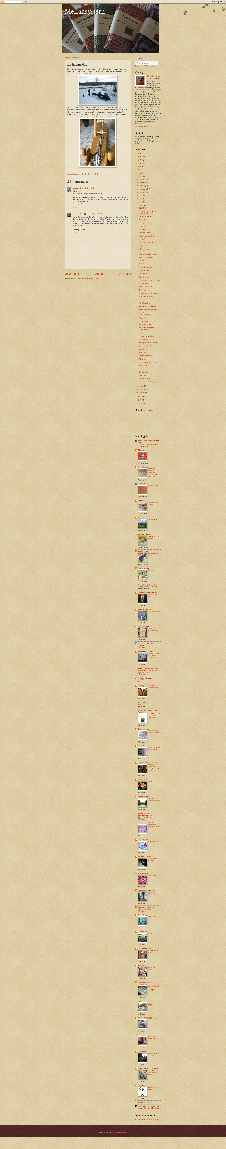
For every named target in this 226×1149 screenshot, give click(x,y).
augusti (142, 192)
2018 (140, 157)
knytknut (141, 1085)
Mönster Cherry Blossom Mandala (154, 732)
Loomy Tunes (143, 467)
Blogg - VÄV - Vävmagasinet (148, 668)
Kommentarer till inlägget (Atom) (88, 279)
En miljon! (141, 704)
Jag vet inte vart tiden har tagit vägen (153, 1072)
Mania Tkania (142, 1035)
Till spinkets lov (143, 626)
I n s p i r (141, 1001)
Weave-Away (142, 915)
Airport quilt (151, 917)
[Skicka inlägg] (96, 174)
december (143, 179)
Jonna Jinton (142, 703)
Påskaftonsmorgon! (145, 356)
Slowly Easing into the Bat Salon (154, 748)
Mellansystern (85, 11)
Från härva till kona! (146, 296)
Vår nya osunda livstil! (146, 257)
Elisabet (141, 450)
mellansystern (78, 214)
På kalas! (142, 359)
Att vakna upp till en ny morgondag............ (147, 328)
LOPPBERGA (142, 1052)
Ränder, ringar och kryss (152, 1054)
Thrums (140, 501)
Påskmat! (142, 375)
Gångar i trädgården (151, 893)
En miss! (142, 229)
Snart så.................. (146, 239)
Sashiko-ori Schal (153, 485)
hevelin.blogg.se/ (144, 1102)
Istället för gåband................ (149, 233)
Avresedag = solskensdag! (148, 306)
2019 (140, 153)
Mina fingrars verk (144, 949)
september (143, 189)
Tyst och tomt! (144, 349)
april (141, 205)
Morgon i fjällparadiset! (147, 336)
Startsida (99, 274)
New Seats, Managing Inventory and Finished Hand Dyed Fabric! (152, 472)
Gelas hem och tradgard (146, 890)
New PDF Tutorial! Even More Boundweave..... (154, 716)
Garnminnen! (143, 283)
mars (141, 386)
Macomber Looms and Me (147, 593)
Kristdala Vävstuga (144, 678)
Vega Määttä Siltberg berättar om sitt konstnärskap (148, 671)
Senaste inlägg (72, 274)
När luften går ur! (145, 303)
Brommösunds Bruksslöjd (147, 585)
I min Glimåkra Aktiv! (146, 287)
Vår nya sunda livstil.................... (146, 250)
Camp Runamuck (144, 746)
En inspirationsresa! (146, 267)
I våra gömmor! (144, 270)
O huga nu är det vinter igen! (149, 293)
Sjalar (150, 933)
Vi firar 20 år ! (142, 680)
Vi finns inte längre (151, 968)
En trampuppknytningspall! (148, 382)
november (143, 182)
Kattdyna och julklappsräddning (154, 825)
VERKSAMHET (153, 687)
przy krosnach (143, 873)
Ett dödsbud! (143, 339)
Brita (139, 517)
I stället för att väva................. (149, 254)
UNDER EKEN (143, 780)
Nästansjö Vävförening (146, 907)
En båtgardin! (143, 372)
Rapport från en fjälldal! (147, 236)
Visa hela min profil (141, 127)
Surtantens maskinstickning (148, 823)
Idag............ (143, 246)
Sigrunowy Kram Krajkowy (147, 763)
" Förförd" (151, 781)
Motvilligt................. (146, 264)
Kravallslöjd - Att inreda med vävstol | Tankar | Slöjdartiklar (149, 1107)
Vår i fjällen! (143, 223)
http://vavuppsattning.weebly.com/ (147, 1119)
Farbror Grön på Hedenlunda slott (153, 799)
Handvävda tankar (144, 609)
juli (141, 195)
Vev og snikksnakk (144, 534)
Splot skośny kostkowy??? (152, 1037)
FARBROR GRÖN (144, 796)
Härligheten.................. (147, 219)
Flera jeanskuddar (154, 611)
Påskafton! (143, 352)
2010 (140, 400)
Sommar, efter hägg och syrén (147, 587)
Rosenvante (142, 965)
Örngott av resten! (145, 277)
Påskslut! (142, 318)
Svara (75, 207)
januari (142, 392)
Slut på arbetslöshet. (144, 817)
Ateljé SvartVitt (143, 568)
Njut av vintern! (153, 841)
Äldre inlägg (125, 274)
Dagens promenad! (145, 216)
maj (141, 202)
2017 (140, 160)
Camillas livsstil (143, 729)
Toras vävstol (142, 932)
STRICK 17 (142, 484)
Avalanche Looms (144, 857)
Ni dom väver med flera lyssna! (149, 280)
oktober (142, 186)
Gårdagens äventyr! (146, 346)
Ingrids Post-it (143, 551)
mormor (76, 188)
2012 (140, 176)
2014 (140, 170)
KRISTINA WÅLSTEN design (148, 1018)
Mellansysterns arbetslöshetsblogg (145, 814)
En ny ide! (142, 290)
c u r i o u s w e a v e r (146, 643)
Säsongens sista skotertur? (148, 310)
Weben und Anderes (145, 652)
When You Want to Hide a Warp (148, 444)
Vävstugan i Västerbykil (146, 686)
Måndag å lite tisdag (144, 909)
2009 (140, 403)
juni (141, 199)
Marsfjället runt (152, 519)
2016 (140, 163)
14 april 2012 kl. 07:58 (94, 214)
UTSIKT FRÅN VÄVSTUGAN (148, 1068)
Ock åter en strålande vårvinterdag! (146, 314)
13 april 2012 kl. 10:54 (87, 188)
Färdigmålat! (143, 274)
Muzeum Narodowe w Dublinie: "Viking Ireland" (153, 767)
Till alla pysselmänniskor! (147, 242)
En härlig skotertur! (145, 324)
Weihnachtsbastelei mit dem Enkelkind (153, 655)
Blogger (123, 1133)
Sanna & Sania (143, 840)
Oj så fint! (142, 208)
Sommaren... (152, 570)
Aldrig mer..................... (147, 226)
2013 (140, 173)
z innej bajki (152, 875)
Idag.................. (145, 333)
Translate (152, 66)
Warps (142, 645)
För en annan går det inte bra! (149, 362)
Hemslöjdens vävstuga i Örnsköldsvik (146, 983)
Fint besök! (143, 365)
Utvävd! (141, 261)
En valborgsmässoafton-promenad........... (147, 212)
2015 (140, 166)
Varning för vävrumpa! (151, 1088)
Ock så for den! (144, 379)
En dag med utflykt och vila (148, 343)
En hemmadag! (144, 321)
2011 (140, 397)
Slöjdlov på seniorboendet (152, 629)
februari (142, 389)
